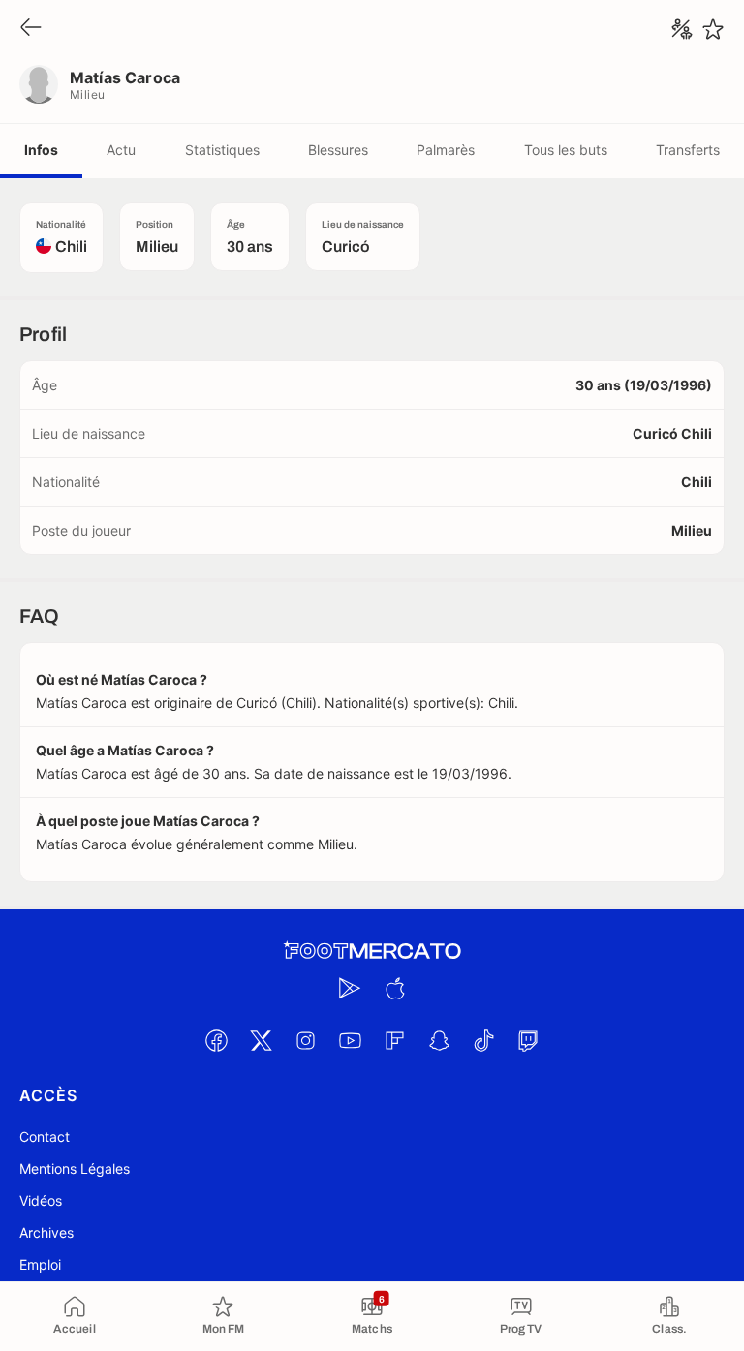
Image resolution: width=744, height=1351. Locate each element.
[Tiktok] (483, 1040)
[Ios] (394, 987)
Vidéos (40, 1200)
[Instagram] (305, 1040)
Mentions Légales (74, 1168)
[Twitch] (527, 1040)
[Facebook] (216, 1040)
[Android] (349, 987)
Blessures (338, 149)
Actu (121, 149)
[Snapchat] (438, 1040)
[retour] (31, 28)
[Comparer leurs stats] (682, 29)
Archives (46, 1232)
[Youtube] (349, 1040)
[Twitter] (260, 1040)
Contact (44, 1136)
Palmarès (446, 149)
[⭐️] (713, 29)
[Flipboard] (394, 1040)
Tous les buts (565, 149)
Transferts (688, 149)
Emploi (40, 1264)
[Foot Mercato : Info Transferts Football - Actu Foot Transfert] (372, 951)
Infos (41, 149)
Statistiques (222, 149)
